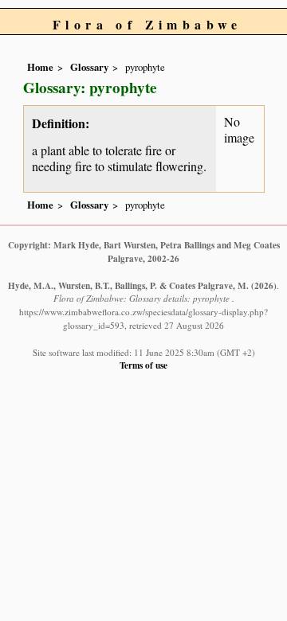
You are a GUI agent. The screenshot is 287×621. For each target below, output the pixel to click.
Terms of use (143, 365)
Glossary (89, 67)
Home (40, 67)
